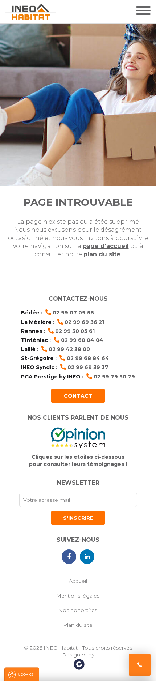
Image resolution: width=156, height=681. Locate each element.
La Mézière (36, 322)
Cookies (25, 674)
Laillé (28, 349)
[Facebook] (69, 556)
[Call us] (140, 665)
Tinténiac (34, 340)
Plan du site (78, 625)
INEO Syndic (37, 367)
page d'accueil (106, 246)
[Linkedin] (87, 556)
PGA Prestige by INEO (51, 376)
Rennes (31, 331)
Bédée (30, 312)
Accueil (78, 581)
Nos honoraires (77, 610)
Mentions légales (77, 595)
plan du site (101, 254)
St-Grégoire (37, 358)
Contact (78, 396)
